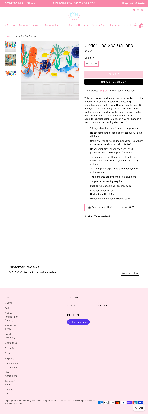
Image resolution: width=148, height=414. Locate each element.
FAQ (7, 308)
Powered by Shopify (13, 403)
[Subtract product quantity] (87, 63)
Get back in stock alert (113, 81)
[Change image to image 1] (10, 46)
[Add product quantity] (95, 63)
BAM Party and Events (31, 401)
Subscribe (103, 305)
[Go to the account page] (135, 25)
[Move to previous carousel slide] (134, 242)
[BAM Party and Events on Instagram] (138, 9)
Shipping (104, 90)
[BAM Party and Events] (74, 16)
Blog (7, 353)
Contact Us (11, 342)
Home (8, 36)
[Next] (130, 25)
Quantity (89, 57)
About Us (10, 348)
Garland (105, 216)
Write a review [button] (130, 273)
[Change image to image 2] (10, 60)
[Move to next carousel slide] (140, 241)
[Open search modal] (6, 25)
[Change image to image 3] (10, 73)
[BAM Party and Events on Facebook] (134, 9)
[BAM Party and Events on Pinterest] (141, 9)
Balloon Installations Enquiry (11, 317)
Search (8, 302)
